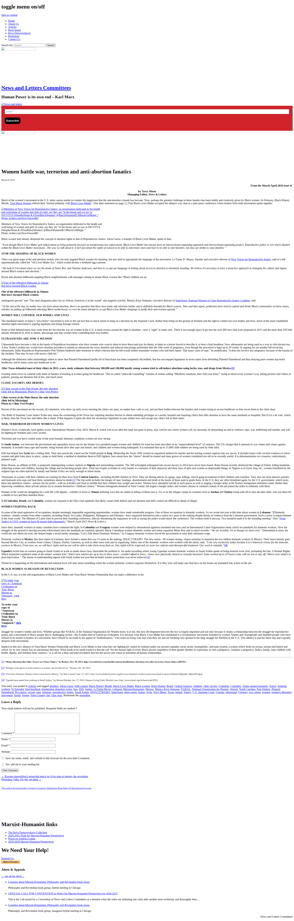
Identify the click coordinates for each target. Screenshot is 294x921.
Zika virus (56, 695)
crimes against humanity (255, 686)
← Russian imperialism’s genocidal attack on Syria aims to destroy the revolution (44, 776)
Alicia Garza (66, 686)
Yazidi (17, 695)
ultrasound (231, 692)
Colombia (223, 686)
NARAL (186, 689)
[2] (74, 480)
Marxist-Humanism (133, 689)
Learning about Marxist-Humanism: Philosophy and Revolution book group (49, 882)
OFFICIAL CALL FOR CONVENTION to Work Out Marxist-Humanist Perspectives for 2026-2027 (63, 893)
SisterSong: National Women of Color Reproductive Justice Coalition (212, 300)
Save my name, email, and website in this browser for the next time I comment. (47, 758)
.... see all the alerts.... (12, 876)
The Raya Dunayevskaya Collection (27, 832)
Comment (7, 733)
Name (5, 739)
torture (178, 692)
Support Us (7, 858)
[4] (148, 557)
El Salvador (17, 689)
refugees (46, 692)
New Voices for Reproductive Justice (251, 259)
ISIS (81, 689)
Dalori (272, 686)
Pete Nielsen (263, 689)
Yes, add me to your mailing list (22, 764)
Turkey (187, 692)
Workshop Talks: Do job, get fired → (21, 779)
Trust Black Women (20, 203)
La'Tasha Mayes (102, 689)
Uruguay (243, 692)
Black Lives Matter (81, 203)
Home (11, 20)
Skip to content (9, 15)
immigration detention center (57, 689)
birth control (81, 686)
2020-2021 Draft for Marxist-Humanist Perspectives (36, 835)
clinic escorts (210, 686)
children (197, 686)
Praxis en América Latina (21, 838)
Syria (149, 692)
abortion (54, 686)
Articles (12, 27)
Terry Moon (159, 692)
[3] (2, 673)
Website (5, 751)
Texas (171, 692)
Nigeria (234, 689)
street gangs (130, 692)
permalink (84, 695)
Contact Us (14, 39)
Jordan (88, 689)
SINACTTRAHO (100, 692)
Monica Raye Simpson (167, 689)
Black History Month (100, 686)
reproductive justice (63, 692)
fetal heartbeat (32, 689)
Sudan (141, 692)
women (266, 692)
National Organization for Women (210, 689)
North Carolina (247, 689)
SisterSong (117, 692)
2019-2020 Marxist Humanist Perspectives (31, 841)
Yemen (25, 695)
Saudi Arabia (82, 692)
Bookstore (13, 36)
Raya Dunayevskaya (19, 33)
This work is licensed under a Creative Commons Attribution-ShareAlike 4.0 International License (46, 788)
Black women (142, 686)
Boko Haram (158, 686)
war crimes (255, 692)
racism (31, 692)
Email (5, 745)
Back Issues (14, 30)
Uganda (220, 692)
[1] (232, 368)
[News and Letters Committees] (11, 104)
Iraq (75, 689)
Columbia (235, 686)
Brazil (170, 686)
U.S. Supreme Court (203, 692)
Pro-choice (21, 692)
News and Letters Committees (36, 88)
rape (38, 692)
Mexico (149, 689)
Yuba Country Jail (40, 695)
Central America (183, 686)
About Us (13, 23)
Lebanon (117, 689)
